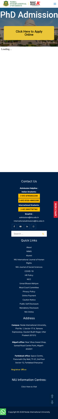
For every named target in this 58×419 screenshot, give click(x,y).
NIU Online (29, 312)
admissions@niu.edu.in (29, 217)
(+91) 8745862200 (29, 196)
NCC (29, 279)
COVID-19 (29, 271)
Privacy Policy (29, 291)
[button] (29, 33)
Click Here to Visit (29, 386)
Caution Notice (29, 300)
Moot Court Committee (29, 287)
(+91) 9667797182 (29, 209)
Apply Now (55, 209)
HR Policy (29, 275)
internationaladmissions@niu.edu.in (29, 221)
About (29, 247)
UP (52, 396)
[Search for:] (29, 233)
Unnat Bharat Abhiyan (29, 283)
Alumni (29, 255)
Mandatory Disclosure (29, 308)
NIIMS (29, 251)
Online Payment (29, 295)
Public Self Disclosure (29, 304)
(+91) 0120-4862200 (29, 200)
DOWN (52, 402)
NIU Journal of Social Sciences (29, 267)
